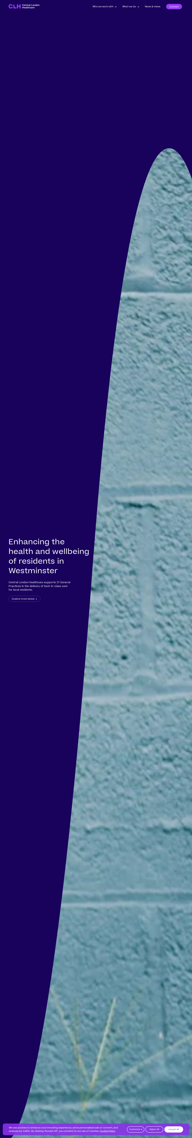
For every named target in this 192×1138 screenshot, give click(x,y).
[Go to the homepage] (24, 6)
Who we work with (103, 6)
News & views (153, 6)
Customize (134, 1129)
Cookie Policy (107, 1131)
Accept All (174, 1129)
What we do (129, 6)
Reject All (154, 1129)
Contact (174, 6)
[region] (96, 1129)
